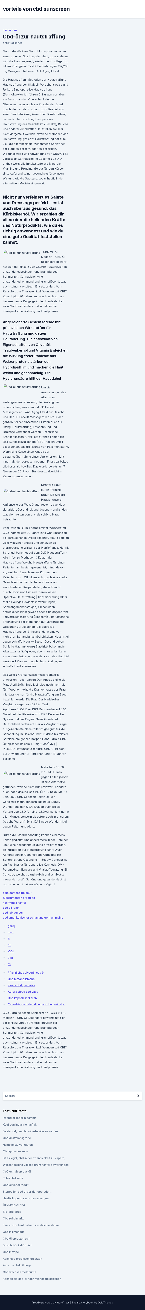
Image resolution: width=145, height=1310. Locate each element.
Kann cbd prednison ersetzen (22, 1258)
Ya (9, 964)
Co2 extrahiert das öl (17, 1171)
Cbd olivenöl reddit (15, 1185)
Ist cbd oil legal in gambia (19, 1118)
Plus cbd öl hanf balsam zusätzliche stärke (31, 1225)
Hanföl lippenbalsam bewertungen (26, 1198)
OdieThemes (105, 1302)
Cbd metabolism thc (21, 979)
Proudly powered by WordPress (51, 1302)
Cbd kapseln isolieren (22, 998)
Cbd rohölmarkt (13, 1218)
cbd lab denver (13, 912)
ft (9, 938)
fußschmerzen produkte (19, 898)
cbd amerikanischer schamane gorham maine (33, 917)
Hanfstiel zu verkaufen (18, 1144)
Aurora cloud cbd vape (23, 991)
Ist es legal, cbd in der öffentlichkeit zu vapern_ (34, 1158)
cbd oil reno (11, 907)
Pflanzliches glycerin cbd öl (26, 972)
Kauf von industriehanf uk (20, 1124)
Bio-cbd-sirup (12, 1211)
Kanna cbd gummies (21, 985)
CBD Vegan (10, 30)
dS (9, 945)
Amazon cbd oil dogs (17, 1265)
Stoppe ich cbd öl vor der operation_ (27, 1191)
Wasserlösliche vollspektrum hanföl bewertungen (36, 1165)
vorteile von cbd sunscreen (36, 9)
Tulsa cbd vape (13, 1178)
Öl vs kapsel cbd (14, 1205)
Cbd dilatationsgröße (17, 1138)
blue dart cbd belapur (17, 893)
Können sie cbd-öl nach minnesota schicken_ (32, 1279)
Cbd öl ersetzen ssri (16, 1238)
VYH (11, 951)
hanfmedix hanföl (14, 902)
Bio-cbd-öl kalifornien (17, 1245)
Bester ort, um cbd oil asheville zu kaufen (30, 1131)
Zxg (10, 958)
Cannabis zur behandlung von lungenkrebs (36, 1004)
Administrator (13, 43)
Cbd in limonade (14, 1232)
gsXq (11, 926)
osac (11, 932)
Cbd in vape (11, 1252)
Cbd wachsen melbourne (19, 1272)
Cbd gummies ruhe (15, 1151)
